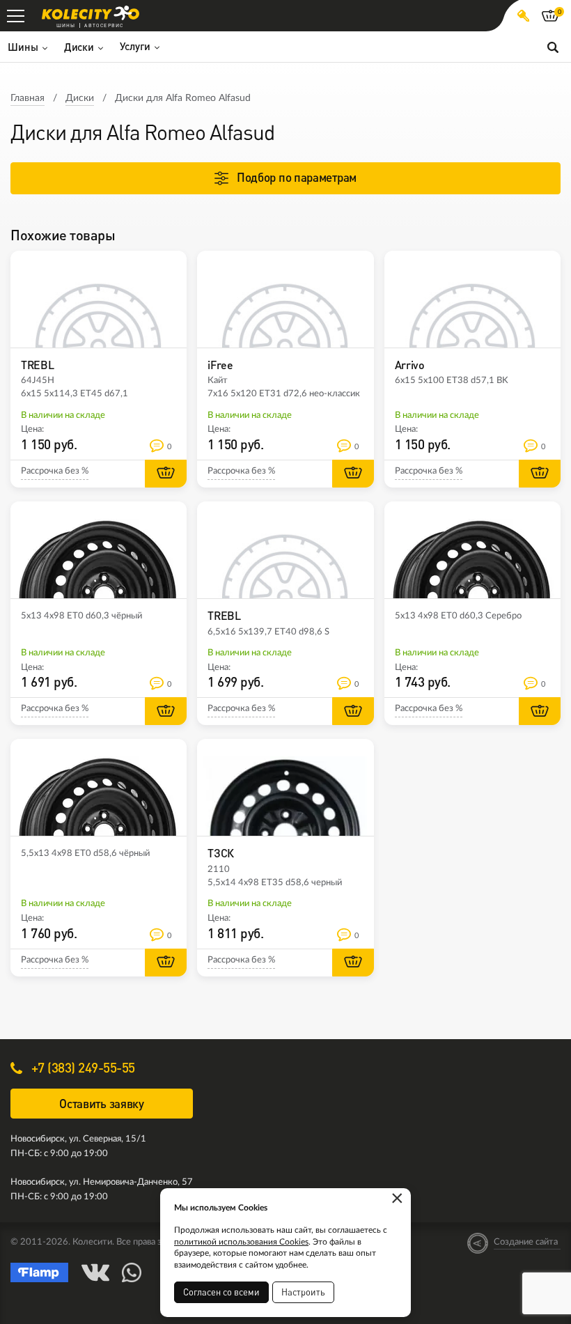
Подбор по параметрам (297, 177)
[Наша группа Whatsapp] (131, 1272)
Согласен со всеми (221, 1292)
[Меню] (15, 15)
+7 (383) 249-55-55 (81, 1067)
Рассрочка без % (54, 471)
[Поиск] (553, 47)
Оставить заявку (101, 1103)
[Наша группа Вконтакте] (95, 1272)
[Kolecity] (90, 13)
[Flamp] (39, 1272)
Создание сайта (526, 1242)
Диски (79, 98)
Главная (27, 98)
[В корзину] (166, 474)
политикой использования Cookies (241, 1242)
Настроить (303, 1292)
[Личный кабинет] (523, 16)
